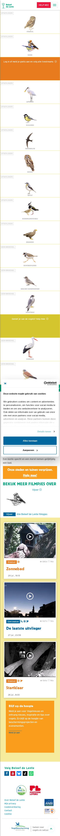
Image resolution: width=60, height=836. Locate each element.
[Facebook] (6, 773)
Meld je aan (14, 732)
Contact (8, 810)
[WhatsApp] (31, 773)
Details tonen (44, 431)
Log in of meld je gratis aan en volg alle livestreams (28, 61)
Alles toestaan (30, 440)
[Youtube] (12, 773)
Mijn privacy (10, 803)
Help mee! (30, 475)
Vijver (35, 489)
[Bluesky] (19, 773)
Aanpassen (28, 450)
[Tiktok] (25, 773)
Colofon (8, 814)
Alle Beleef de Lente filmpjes (32, 514)
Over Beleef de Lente (14, 800)
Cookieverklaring (12, 807)
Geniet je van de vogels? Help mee (29, 319)
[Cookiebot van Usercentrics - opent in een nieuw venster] (44, 383)
